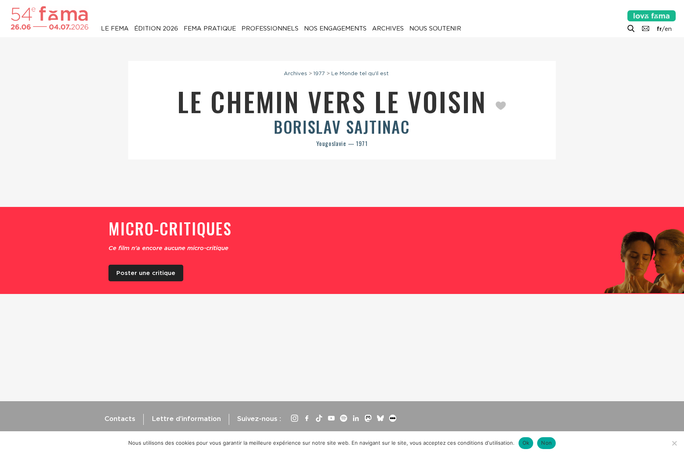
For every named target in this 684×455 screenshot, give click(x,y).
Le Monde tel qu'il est (360, 73)
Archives (388, 28)
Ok (526, 443)
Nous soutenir (435, 28)
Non (546, 443)
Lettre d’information (186, 419)
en (668, 28)
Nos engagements (335, 28)
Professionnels (269, 28)
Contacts (119, 419)
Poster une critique (145, 273)
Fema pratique (210, 28)
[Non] (674, 443)
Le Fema (115, 28)
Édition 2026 (156, 28)
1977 (319, 73)
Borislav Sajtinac (342, 126)
